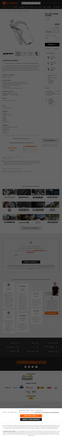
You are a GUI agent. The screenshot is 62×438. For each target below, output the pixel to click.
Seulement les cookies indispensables (31, 419)
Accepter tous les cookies (30, 416)
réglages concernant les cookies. (46, 412)
